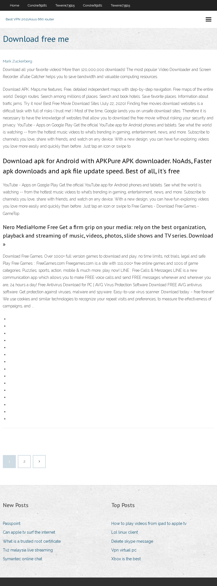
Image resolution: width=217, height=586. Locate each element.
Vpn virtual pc (123, 550)
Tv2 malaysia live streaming (28, 550)
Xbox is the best (126, 559)
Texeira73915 (65, 5)
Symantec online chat (22, 559)
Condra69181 (37, 5)
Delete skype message (132, 541)
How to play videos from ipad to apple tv (148, 523)
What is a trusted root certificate (32, 541)
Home (14, 5)
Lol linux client (124, 532)
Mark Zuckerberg (17, 61)
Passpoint (11, 523)
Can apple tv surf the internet (29, 532)
